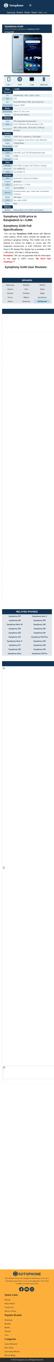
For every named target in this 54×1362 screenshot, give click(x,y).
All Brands (42, 301)
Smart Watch (10, 1303)
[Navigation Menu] (30, 5)
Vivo (40, 12)
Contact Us (9, 1307)
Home (7, 29)
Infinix (10, 301)
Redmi (27, 12)
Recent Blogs (10, 1355)
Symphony (22, 29)
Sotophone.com (22, 1360)
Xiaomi (34, 12)
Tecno (10, 297)
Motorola (26, 301)
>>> (44, 12)
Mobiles (13, 29)
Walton (26, 297)
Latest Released (11, 1344)
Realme (19, 12)
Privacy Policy (10, 1311)
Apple (42, 293)
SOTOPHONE (29, 1274)
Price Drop (9, 1348)
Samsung (11, 12)
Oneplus (26, 293)
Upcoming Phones (12, 1351)
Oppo (42, 289)
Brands (7, 1300)
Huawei (10, 293)
